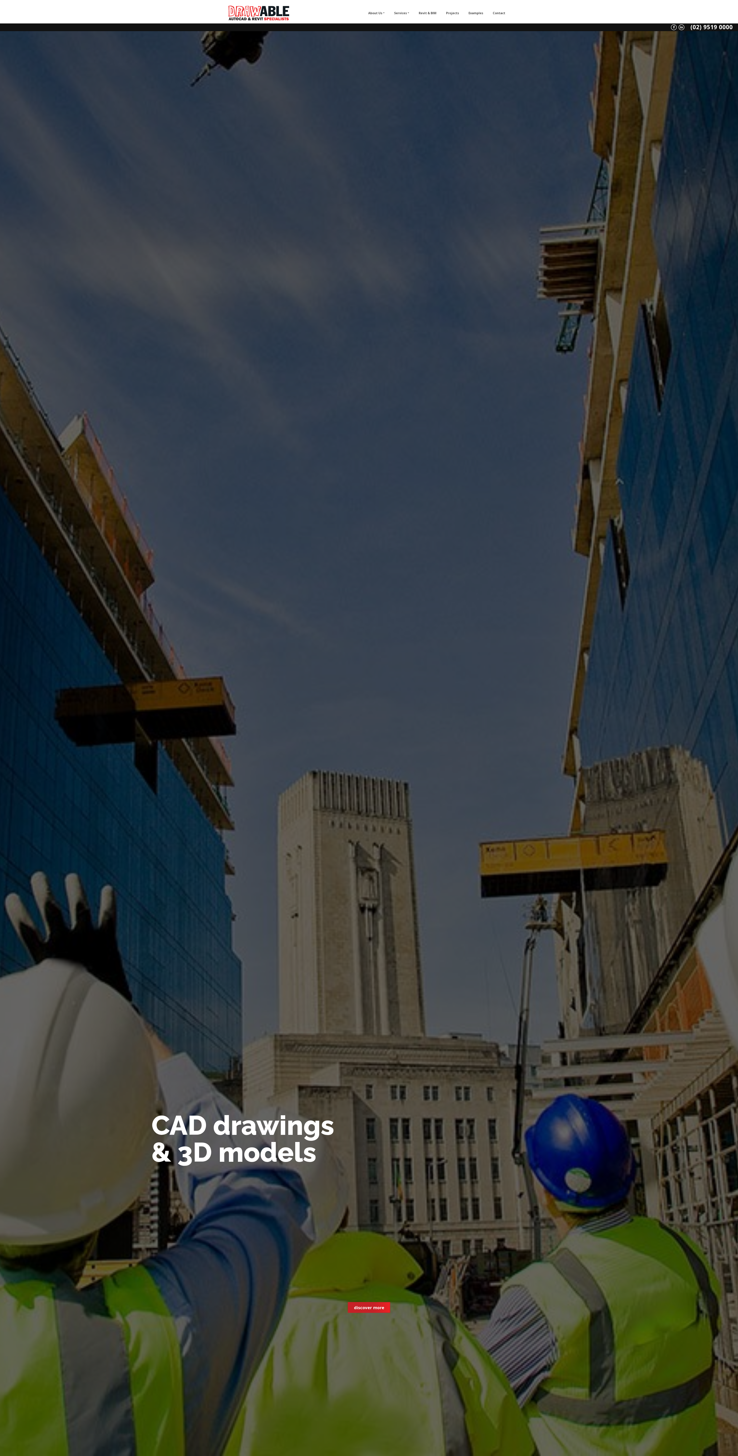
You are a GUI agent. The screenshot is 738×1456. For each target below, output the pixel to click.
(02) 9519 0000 (712, 26)
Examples (476, 13)
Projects (452, 13)
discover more (369, 1307)
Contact (499, 13)
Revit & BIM (427, 13)
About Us (375, 13)
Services (400, 13)
